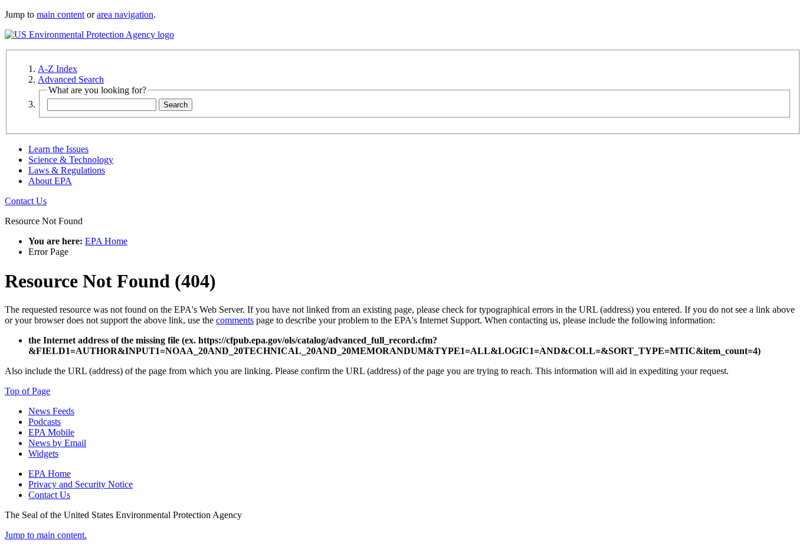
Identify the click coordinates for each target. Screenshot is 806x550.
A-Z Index (57, 69)
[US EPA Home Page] (89, 35)
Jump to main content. (46, 535)
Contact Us (26, 201)
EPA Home (106, 241)
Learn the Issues (58, 149)
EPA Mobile (51, 432)
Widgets (43, 453)
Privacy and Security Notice (80, 484)
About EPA (50, 181)
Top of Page (27, 391)
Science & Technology (70, 160)
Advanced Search (71, 79)
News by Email (57, 443)
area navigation (125, 14)
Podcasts (44, 422)
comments (235, 320)
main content (60, 14)
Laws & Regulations (66, 170)
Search (175, 104)
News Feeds (51, 411)
